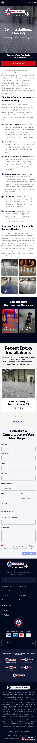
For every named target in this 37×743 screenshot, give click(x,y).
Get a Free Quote (29, 553)
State (21, 494)
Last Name (5, 453)
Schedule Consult (18, 63)
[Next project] (21, 416)
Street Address (6, 483)
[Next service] (21, 337)
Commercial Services (20, 38)
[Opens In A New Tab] (10, 660)
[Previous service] (15, 337)
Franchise (22, 595)
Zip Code (4, 504)
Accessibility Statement (11, 738)
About (21, 591)
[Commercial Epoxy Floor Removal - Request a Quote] (27, 321)
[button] (28, 738)
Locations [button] (7, 643)
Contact (21, 600)
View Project (18, 408)
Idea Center (5, 600)
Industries (22, 586)
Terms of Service (24, 735)
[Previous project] (15, 416)
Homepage (7, 38)
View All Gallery (18, 421)
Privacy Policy (12, 735)
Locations (4, 595)
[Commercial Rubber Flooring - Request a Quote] (10, 321)
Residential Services (8, 591)
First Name (5, 444)
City (2, 494)
